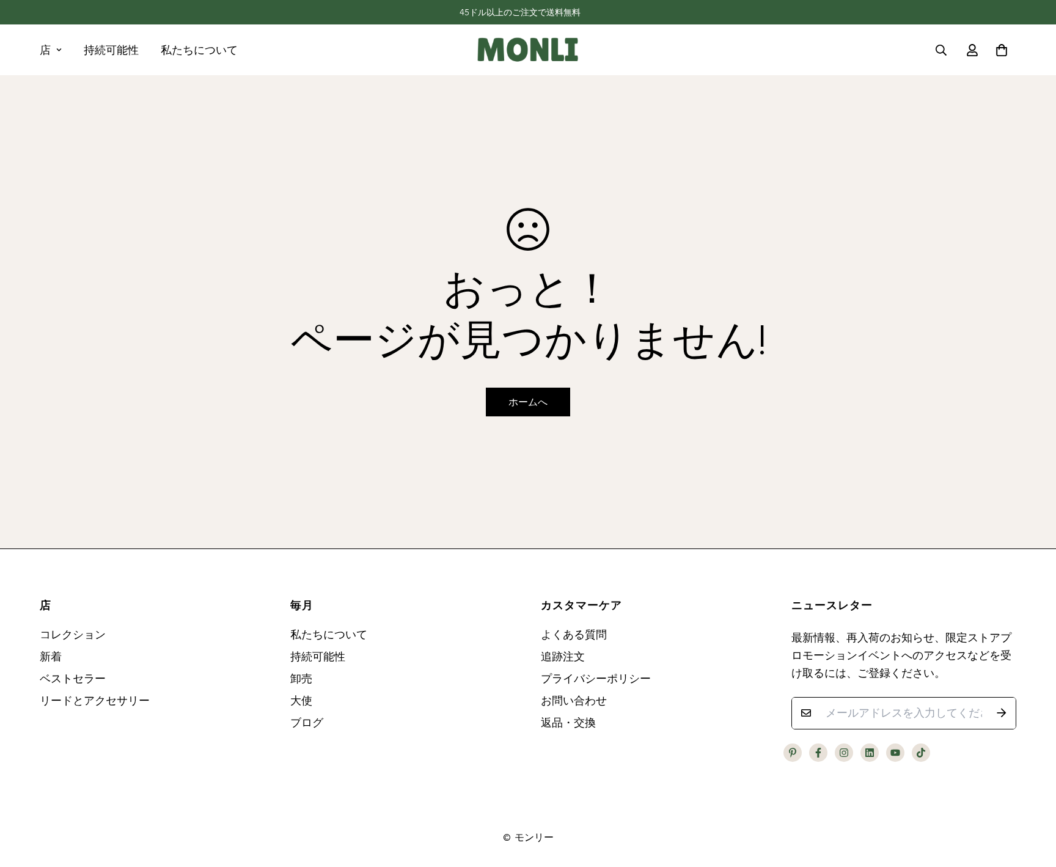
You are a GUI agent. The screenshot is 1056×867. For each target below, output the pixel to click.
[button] (999, 50)
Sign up (392, 96)
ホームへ (528, 401)
